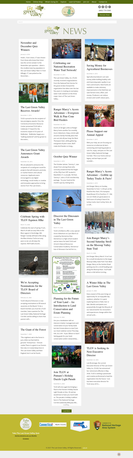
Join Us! (86, 2)
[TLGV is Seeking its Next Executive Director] (99, 333)
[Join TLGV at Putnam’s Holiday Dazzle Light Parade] (66, 357)
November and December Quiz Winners (29, 46)
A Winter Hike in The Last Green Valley (98, 284)
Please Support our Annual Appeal (97, 132)
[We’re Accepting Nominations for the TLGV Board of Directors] (33, 264)
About (94, 2)
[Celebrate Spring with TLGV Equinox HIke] (33, 202)
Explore (63, 2)
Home (28, 2)
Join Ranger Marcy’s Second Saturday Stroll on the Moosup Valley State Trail (99, 243)
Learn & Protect (75, 2)
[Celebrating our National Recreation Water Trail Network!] (66, 49)
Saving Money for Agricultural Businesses (99, 67)
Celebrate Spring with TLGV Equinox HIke (32, 218)
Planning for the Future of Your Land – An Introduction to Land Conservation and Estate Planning (66, 305)
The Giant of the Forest (33, 329)
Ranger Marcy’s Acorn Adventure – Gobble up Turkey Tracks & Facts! (99, 174)
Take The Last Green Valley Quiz (25, 433)
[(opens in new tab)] (52, 424)
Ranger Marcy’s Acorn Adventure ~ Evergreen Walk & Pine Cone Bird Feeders (66, 114)
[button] (67, 411)
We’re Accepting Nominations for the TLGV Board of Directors (31, 287)
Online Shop (38, 2)
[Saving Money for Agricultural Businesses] (99, 50)
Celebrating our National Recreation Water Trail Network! (65, 66)
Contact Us (103, 2)
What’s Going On (51, 2)
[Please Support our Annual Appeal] (99, 116)
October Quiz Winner (65, 156)
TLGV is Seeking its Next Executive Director (98, 351)
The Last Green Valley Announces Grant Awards (33, 153)
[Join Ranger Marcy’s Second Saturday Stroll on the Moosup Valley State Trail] (99, 223)
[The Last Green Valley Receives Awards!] (33, 93)
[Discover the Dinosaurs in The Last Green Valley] (66, 201)
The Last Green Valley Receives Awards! (33, 108)
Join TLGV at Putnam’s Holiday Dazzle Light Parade (65, 375)
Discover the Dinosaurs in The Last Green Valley (66, 219)
